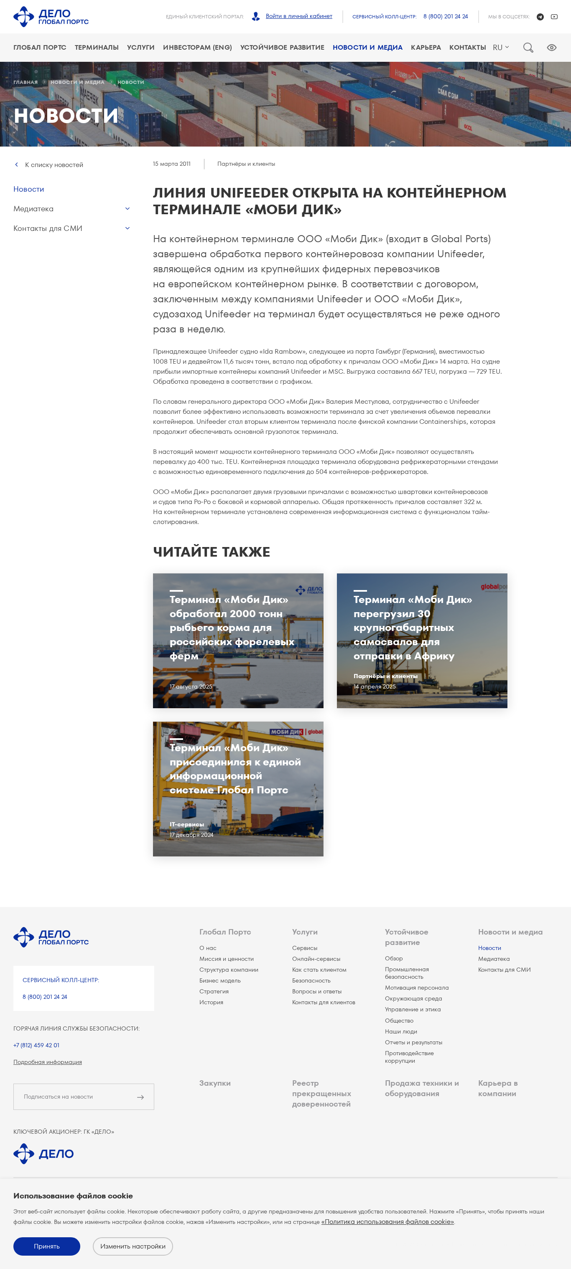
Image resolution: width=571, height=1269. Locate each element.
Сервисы (304, 948)
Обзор (394, 958)
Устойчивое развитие (282, 47)
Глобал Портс (39, 47)
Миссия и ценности (226, 959)
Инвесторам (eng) (197, 47)
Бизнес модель (220, 980)
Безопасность (311, 980)
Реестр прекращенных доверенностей (321, 1093)
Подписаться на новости (58, 1096)
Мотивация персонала (417, 987)
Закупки (215, 1083)
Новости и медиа (368, 47)
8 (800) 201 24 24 (445, 16)
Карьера (426, 47)
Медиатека (33, 208)
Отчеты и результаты (413, 1042)
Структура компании (228, 969)
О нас (208, 948)
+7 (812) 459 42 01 (36, 1045)
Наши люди (401, 1031)
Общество (399, 1020)
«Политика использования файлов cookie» (387, 1221)
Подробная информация (47, 1062)
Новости (28, 189)
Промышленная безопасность (407, 972)
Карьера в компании (498, 1088)
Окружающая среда (413, 998)
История (211, 1002)
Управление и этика (413, 1009)
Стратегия (214, 991)
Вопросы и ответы (317, 991)
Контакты (467, 47)
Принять (47, 1246)
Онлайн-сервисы (316, 959)
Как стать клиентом (319, 969)
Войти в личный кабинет (299, 16)
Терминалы (97, 47)
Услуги (141, 47)
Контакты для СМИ (47, 228)
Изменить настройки (133, 1246)
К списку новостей (54, 165)
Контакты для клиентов (323, 1002)
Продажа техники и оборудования (422, 1088)
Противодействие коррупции (409, 1056)
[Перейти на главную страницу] (51, 16)
